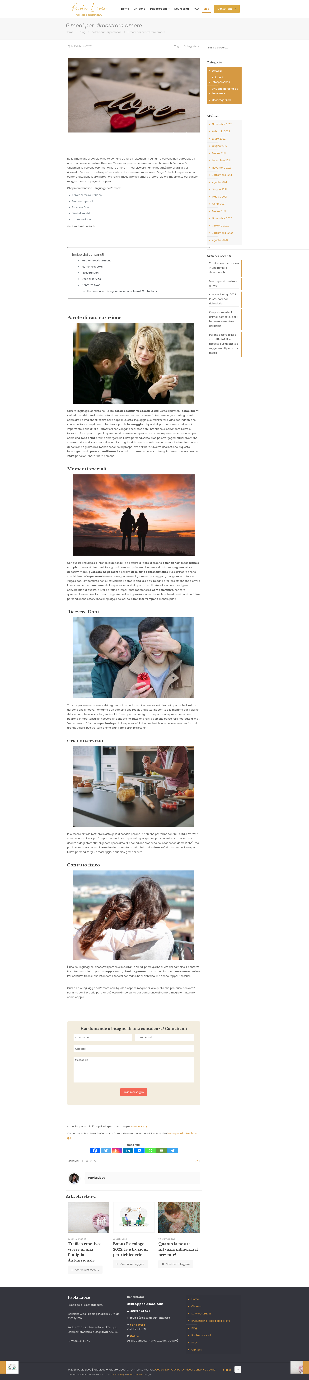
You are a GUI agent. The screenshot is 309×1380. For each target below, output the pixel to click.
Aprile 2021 (218, 204)
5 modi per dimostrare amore (223, 283)
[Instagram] (117, 1150)
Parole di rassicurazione (96, 260)
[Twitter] (106, 1150)
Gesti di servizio (91, 279)
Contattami (224, 9)
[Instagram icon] (230, 1369)
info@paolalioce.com (146, 1304)
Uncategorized (221, 100)
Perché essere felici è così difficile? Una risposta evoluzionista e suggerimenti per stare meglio (224, 344)
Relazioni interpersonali (106, 32)
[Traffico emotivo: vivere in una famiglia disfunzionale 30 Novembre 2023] (299, 1367)
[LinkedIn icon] (226, 1369)
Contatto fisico (91, 285)
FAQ (194, 1342)
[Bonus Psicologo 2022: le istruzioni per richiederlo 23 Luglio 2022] (9, 1367)
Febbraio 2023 (221, 131)
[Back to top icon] (237, 1369)
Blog (82, 32)
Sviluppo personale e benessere (225, 91)
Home (69, 32)
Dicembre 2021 (221, 160)
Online (134, 1336)
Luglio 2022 (218, 139)
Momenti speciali (92, 267)
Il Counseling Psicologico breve (210, 1321)
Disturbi (217, 71)
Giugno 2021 (219, 189)
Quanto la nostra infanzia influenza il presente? (178, 1249)
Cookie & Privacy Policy (170, 1369)
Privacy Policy (118, 1374)
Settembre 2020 (222, 233)
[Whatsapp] (150, 1150)
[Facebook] (95, 1150)
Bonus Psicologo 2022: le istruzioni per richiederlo (130, 1249)
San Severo (137, 1325)
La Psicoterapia (201, 1313)
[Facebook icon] (223, 1369)
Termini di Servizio (134, 1374)
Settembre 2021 (222, 175)
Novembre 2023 (222, 124)
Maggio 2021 (219, 196)
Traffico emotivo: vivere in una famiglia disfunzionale (224, 267)
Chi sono (196, 1306)
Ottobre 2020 (220, 225)
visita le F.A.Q (139, 1126)
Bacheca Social (201, 1335)
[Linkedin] (128, 1150)
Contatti (196, 1350)
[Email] (161, 1150)
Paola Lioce (96, 1178)
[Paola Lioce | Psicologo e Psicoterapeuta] (89, 9)
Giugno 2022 (219, 146)
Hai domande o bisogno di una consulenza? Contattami (122, 291)
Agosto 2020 (220, 240)
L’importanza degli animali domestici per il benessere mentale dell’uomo (223, 319)
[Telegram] (172, 1150)
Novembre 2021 (221, 168)
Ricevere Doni (90, 273)
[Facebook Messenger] (139, 1150)
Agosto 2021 (219, 182)
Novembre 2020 (222, 218)
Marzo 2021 (219, 211)
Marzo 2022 (219, 153)
